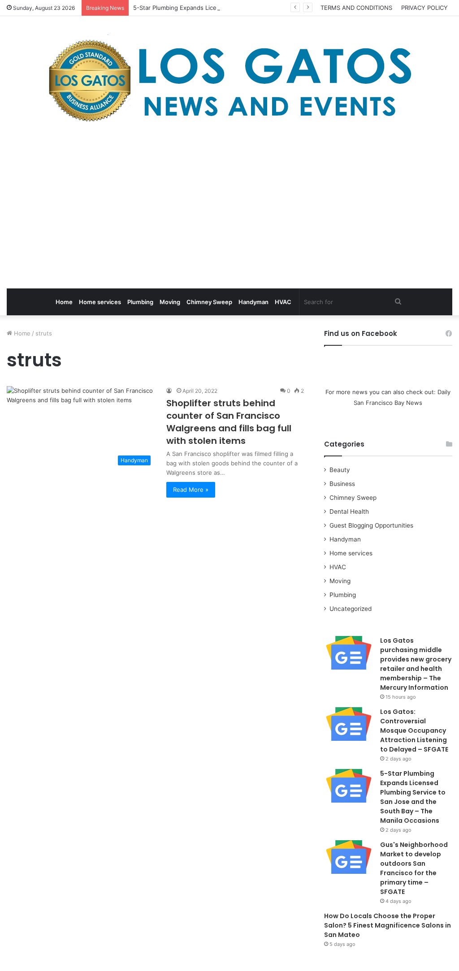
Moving (170, 301)
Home (64, 301)
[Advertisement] (229, 208)
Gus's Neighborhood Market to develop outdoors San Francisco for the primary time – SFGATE (414, 868)
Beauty (339, 469)
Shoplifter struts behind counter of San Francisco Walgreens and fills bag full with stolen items (228, 422)
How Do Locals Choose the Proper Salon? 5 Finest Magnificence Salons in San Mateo (387, 925)
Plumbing (140, 301)
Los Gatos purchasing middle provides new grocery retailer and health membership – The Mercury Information (415, 664)
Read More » (190, 489)
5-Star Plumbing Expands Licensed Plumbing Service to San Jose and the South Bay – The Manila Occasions (413, 797)
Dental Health (349, 511)
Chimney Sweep (209, 301)
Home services (100, 301)
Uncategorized (350, 608)
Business (342, 483)
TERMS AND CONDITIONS (356, 7)
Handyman (253, 301)
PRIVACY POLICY (424, 7)
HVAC (283, 301)
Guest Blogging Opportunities (371, 525)
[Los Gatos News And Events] (229, 80)
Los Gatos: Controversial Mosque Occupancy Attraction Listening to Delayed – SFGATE (414, 730)
